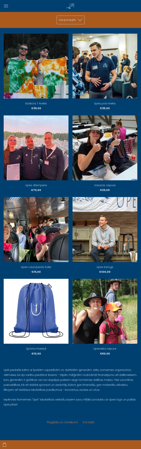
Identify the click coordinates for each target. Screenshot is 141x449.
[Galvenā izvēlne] (6, 6)
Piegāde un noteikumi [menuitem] (62, 422)
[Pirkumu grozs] (4, 444)
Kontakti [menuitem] (88, 422)
